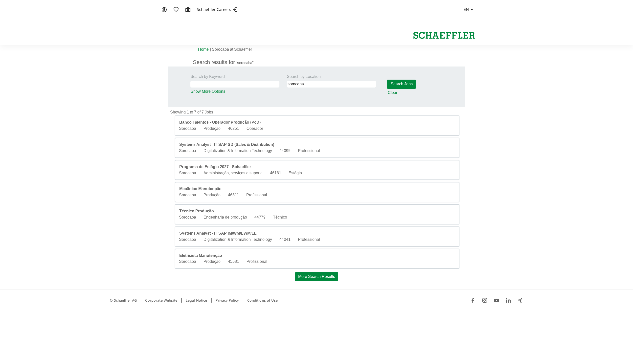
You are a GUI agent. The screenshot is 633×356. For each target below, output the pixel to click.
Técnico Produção (196, 211)
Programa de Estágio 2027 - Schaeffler (215, 167)
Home (203, 49)
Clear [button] (392, 92)
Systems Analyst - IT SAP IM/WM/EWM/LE (218, 233)
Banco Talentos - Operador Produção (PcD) (220, 122)
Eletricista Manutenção (200, 255)
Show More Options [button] (208, 91)
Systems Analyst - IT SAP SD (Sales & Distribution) (226, 144)
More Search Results (316, 276)
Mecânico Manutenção (200, 189)
